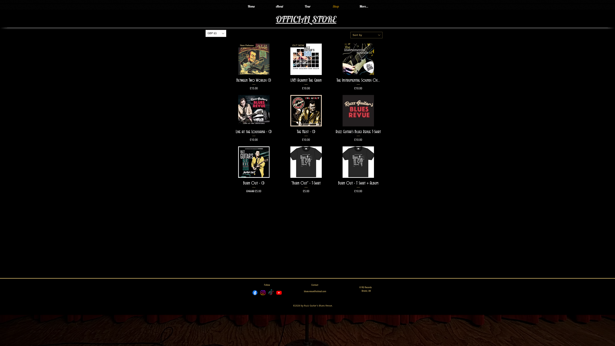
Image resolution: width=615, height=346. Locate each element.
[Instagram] (263, 292)
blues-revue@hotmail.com (315, 291)
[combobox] (366, 35)
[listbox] (215, 33)
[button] (215, 33)
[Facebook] (255, 292)
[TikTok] (271, 292)
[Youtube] (279, 292)
